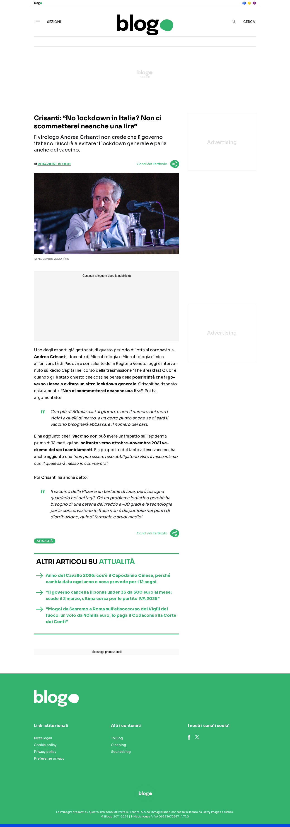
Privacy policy (45, 752)
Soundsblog (121, 752)
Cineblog (118, 745)
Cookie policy (45, 745)
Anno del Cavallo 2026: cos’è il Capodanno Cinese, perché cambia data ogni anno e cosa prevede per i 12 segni (108, 578)
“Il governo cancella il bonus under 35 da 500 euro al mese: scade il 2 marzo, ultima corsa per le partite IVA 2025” (109, 595)
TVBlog (117, 738)
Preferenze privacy (49, 758)
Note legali (43, 738)
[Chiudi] (279, 13)
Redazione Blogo (54, 164)
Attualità (45, 541)
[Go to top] (248, 812)
